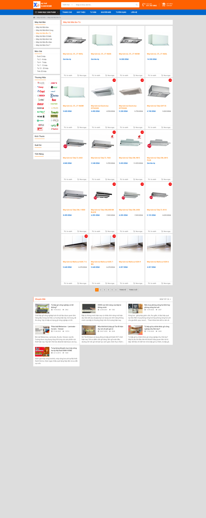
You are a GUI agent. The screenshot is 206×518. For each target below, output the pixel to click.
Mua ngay (82, 75)
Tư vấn (93, 12)
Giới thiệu (81, 12)
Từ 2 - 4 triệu (41, 59)
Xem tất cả (165, 299)
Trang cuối (133, 290)
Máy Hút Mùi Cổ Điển (43, 36)
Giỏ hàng (169, 4)
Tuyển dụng (121, 12)
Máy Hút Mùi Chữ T (43, 45)
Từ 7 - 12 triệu (42, 65)
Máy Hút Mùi (41, 17)
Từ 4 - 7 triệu (41, 62)
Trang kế (122, 290)
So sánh (69, 75)
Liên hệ (134, 12)
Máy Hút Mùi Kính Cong (44, 30)
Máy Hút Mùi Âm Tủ (54, 17)
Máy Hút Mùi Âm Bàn (44, 42)
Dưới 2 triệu (41, 56)
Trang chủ (67, 12)
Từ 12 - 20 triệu (42, 68)
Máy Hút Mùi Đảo (42, 27)
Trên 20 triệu (41, 71)
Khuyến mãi (106, 12)
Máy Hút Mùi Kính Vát (44, 39)
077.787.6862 (151, 6)
